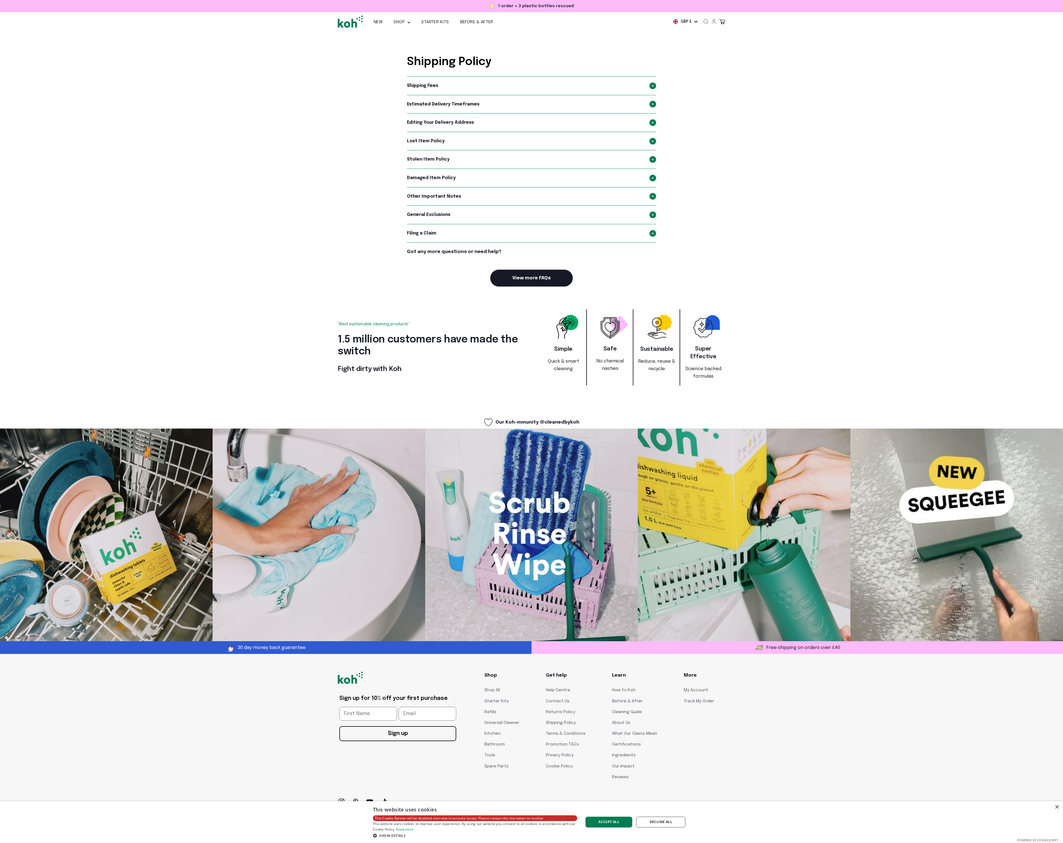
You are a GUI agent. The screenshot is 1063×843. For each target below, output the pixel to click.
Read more (405, 829)
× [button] (1057, 807)
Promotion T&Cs (562, 744)
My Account (696, 690)
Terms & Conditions (565, 733)
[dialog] (531, 822)
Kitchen (492, 733)
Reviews (620, 777)
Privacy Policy (560, 755)
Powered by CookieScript (1037, 840)
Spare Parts (496, 766)
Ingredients (624, 755)
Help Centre (558, 690)
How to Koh (624, 690)
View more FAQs (531, 278)
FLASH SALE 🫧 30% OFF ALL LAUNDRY (531, 6)
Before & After (476, 22)
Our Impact (623, 766)
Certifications (626, 744)
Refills (490, 712)
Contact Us (557, 701)
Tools (489, 755)
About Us (621, 723)
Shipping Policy (561, 723)
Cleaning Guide (627, 712)
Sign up (398, 733)
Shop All (492, 690)
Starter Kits (435, 22)
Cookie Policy (559, 766)
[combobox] (685, 21)
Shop (399, 22)
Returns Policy (560, 712)
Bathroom (494, 744)
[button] (475, 835)
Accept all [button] (608, 821)
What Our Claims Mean (634, 733)
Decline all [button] (661, 821)
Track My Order (699, 701)
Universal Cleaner (501, 723)
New (378, 22)
